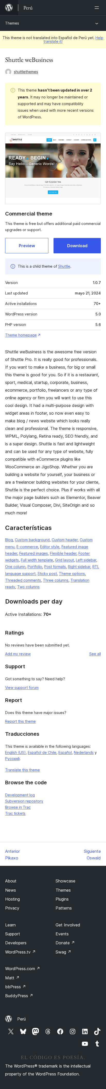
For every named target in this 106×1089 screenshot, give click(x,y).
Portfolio (35, 566)
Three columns (55, 580)
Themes (12, 23)
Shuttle (64, 266)
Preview (27, 245)
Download (77, 245)
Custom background (32, 540)
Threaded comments (23, 580)
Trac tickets (15, 813)
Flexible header (63, 553)
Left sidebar (86, 560)
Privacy (12, 908)
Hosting (12, 899)
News (10, 890)
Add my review (18, 654)
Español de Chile (42, 752)
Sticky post (47, 573)
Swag (63, 952)
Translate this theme (22, 770)
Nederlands (84, 752)
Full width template (37, 560)
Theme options (72, 573)
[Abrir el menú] (98, 7)
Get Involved (68, 924)
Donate (65, 942)
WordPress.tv (20, 952)
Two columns (28, 587)
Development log (20, 795)
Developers (15, 942)
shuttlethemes (26, 72)
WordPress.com (22, 968)
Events (62, 933)
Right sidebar (79, 566)
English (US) (15, 752)
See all (95, 654)
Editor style (49, 546)
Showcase (65, 880)
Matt (12, 977)
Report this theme (20, 721)
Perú (21, 1019)
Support (12, 933)
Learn (10, 924)
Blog (9, 540)
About (10, 880)
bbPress (15, 986)
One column (15, 566)
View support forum (22, 687)
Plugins (62, 899)
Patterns (64, 908)
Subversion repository (24, 801)
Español (65, 752)
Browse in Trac (18, 807)
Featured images (33, 553)
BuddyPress (19, 995)
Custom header (65, 540)
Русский (12, 758)
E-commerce (27, 546)
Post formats (55, 566)
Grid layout (64, 560)
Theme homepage (21, 335)
